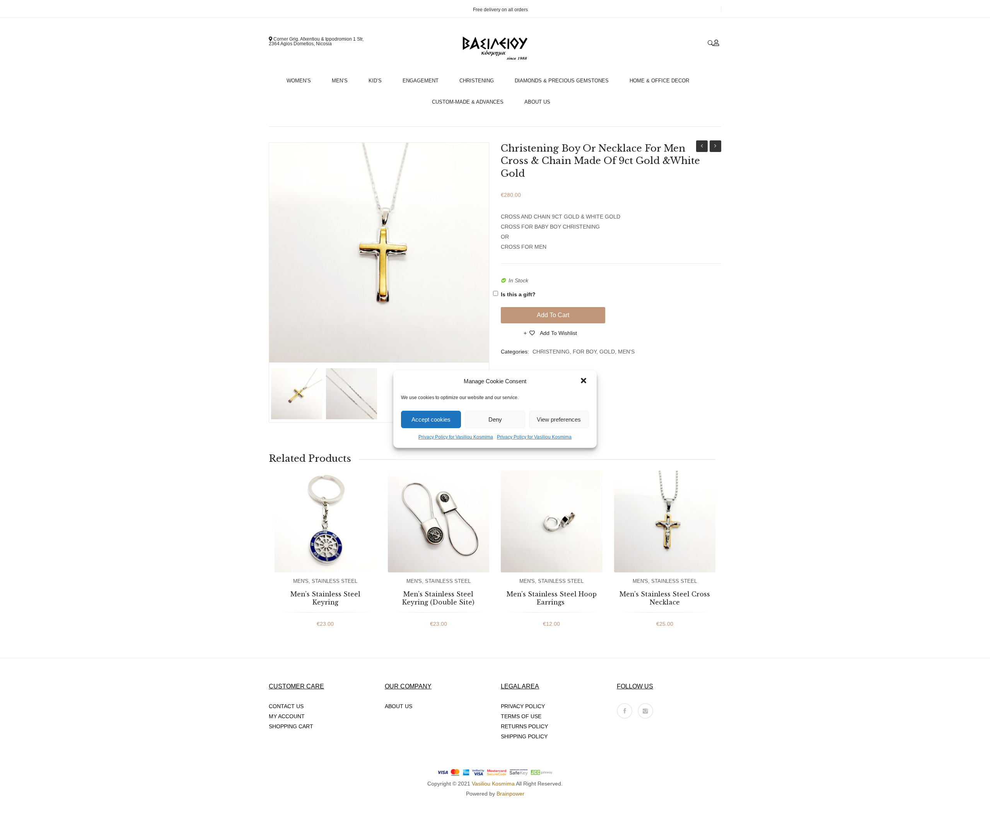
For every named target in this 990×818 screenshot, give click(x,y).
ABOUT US (398, 706)
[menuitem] (302, 78)
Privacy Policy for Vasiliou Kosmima (455, 437)
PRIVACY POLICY (523, 706)
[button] (584, 381)
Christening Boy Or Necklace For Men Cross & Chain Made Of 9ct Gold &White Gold (715, 147)
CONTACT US (286, 706)
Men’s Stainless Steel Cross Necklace (665, 598)
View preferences (559, 419)
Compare (512, 335)
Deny (495, 419)
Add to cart (553, 315)
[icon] (624, 711)
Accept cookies (431, 419)
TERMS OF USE (521, 716)
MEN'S (626, 351)
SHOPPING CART (291, 726)
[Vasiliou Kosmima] (495, 48)
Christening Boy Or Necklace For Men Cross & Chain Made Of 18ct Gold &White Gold (702, 147)
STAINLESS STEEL (334, 581)
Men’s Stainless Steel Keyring (325, 598)
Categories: (515, 351)
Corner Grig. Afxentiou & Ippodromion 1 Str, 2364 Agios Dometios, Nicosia (316, 41)
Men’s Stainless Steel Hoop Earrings (552, 598)
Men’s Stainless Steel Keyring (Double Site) (438, 598)
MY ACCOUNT (287, 716)
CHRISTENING (551, 351)
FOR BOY (584, 351)
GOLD (607, 351)
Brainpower (510, 794)
